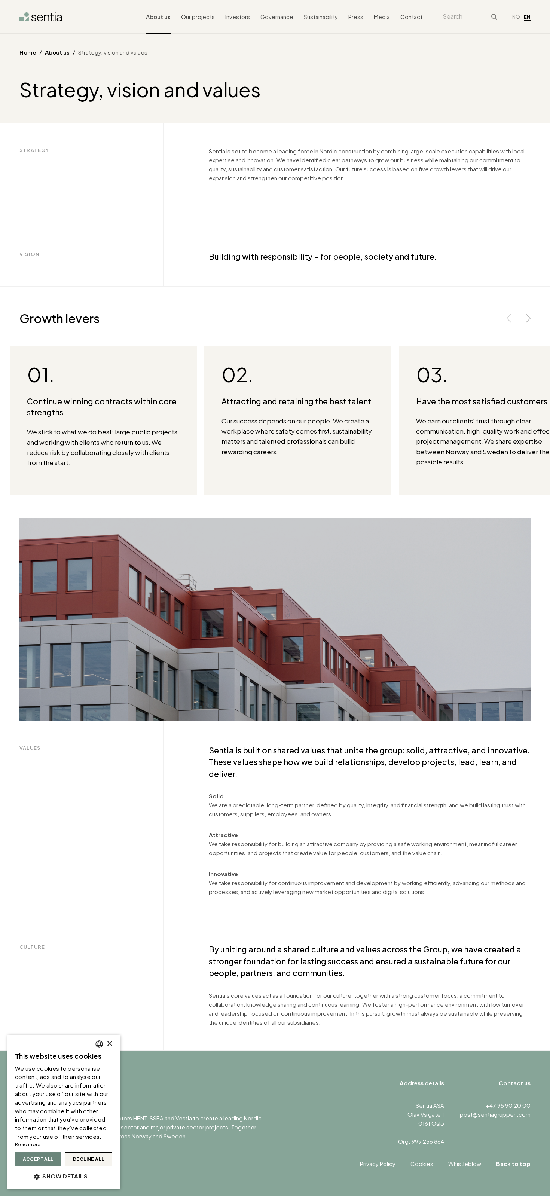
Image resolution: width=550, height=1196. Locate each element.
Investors (237, 16)
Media (382, 16)
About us (158, 16)
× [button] (109, 1044)
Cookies (421, 1163)
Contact (411, 16)
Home (27, 52)
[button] (63, 1176)
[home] (40, 16)
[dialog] (63, 1112)
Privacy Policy (377, 1163)
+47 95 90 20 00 (508, 1105)
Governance (276, 16)
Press (355, 16)
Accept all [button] (38, 1159)
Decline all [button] (88, 1159)
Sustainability (321, 16)
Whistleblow (464, 1163)
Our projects (198, 16)
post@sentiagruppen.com (495, 1114)
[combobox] (99, 1044)
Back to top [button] (513, 1163)
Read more (28, 1144)
